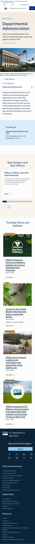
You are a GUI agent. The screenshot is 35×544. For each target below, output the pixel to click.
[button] (4, 201)
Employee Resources (24, 4)
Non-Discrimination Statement (11, 480)
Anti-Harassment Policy (9, 473)
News (4, 4)
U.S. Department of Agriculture (17, 8)
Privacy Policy (6, 487)
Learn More (9, 277)
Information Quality (8, 478)
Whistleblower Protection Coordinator (13, 539)
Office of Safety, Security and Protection (16, 174)
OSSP (6, 194)
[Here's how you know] (17, 1)
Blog (13, 4)
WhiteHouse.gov (7, 508)
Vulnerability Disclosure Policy (10, 490)
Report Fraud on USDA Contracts (11, 532)
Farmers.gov (5, 499)
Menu (32, 8)
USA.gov (4, 506)
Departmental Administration (12, 87)
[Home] (5, 9)
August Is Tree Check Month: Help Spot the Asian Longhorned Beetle (16, 313)
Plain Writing (6, 485)
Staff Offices (10, 79)
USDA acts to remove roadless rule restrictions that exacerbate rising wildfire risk (16, 362)
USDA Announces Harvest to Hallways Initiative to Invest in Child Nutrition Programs (15, 265)
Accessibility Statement (9, 471)
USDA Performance (7, 537)
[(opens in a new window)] (9, 454)
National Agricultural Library (10, 501)
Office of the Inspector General (11, 504)
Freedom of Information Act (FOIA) (12, 475)
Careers (4, 518)
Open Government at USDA (10, 483)
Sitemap (4, 534)
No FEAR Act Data (7, 525)
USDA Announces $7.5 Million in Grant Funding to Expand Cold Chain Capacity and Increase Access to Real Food (17, 411)
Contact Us (5, 521)
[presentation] (4, 207)
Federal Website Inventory (9, 523)
